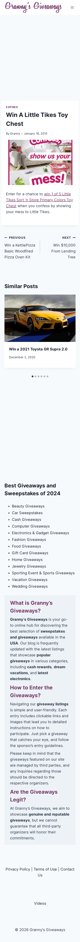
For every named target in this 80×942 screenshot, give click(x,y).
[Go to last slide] (11, 334)
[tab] (32, 376)
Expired (12, 107)
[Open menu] (72, 7)
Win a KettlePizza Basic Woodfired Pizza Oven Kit (19, 247)
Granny (15, 133)
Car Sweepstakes (27, 513)
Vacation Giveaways (29, 579)
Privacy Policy (18, 869)
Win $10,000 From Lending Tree (63, 247)
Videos (40, 903)
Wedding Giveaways (30, 586)
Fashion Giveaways (29, 539)
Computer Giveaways (31, 526)
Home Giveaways (27, 559)
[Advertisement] (40, 61)
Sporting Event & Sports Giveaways (43, 573)
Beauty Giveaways (28, 506)
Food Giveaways (26, 546)
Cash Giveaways (26, 519)
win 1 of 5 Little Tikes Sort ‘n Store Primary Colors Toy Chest (39, 200)
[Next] (68, 334)
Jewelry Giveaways (29, 566)
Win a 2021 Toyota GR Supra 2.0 (38, 349)
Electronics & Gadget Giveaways (40, 533)
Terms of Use (45, 869)
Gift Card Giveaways (30, 553)
